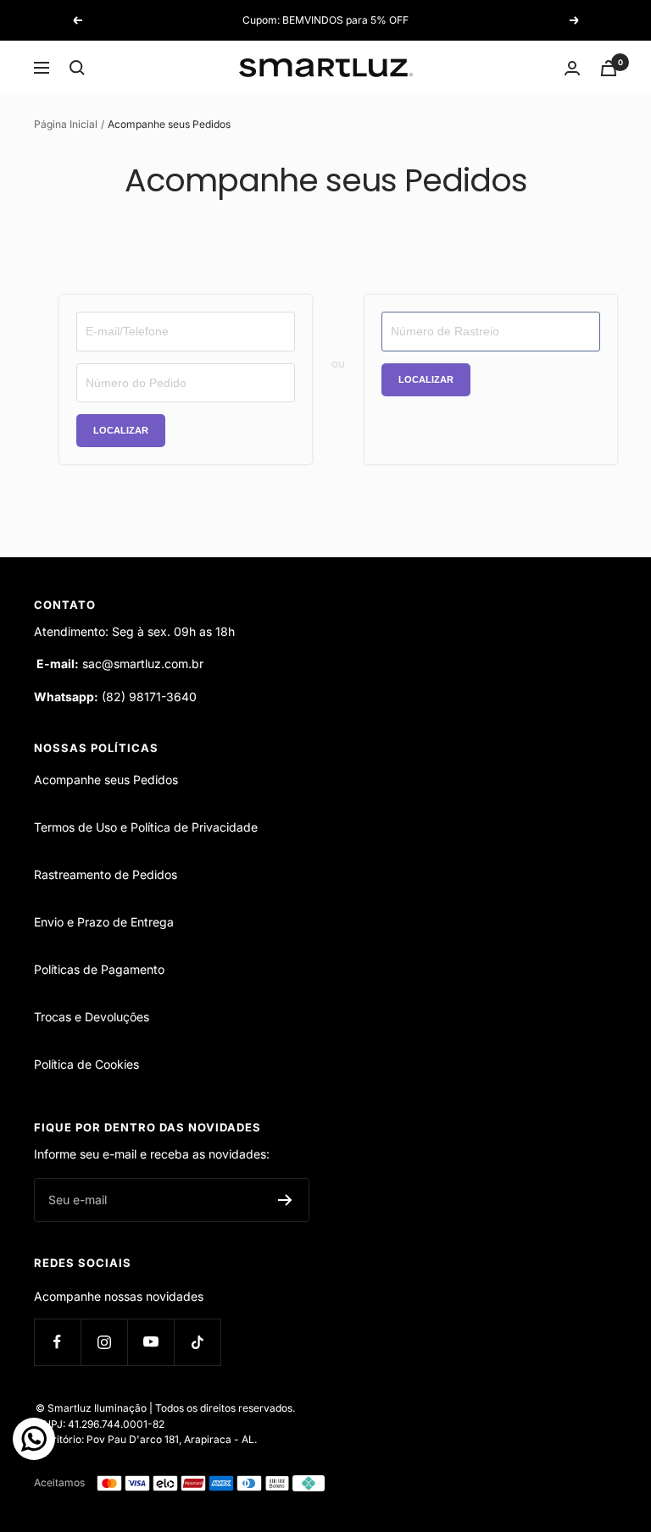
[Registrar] (285, 1200)
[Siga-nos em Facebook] (57, 1342)
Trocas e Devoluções (91, 1016)
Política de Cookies (86, 1064)
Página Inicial (65, 124)
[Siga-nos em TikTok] (197, 1342)
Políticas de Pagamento (99, 969)
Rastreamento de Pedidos (105, 874)
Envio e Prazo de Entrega (104, 922)
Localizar (120, 430)
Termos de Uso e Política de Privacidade (146, 827)
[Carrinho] (608, 68)
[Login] (572, 68)
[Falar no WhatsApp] (34, 1439)
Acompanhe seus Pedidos (106, 779)
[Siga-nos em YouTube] (150, 1342)
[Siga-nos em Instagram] (104, 1342)
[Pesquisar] (77, 67)
